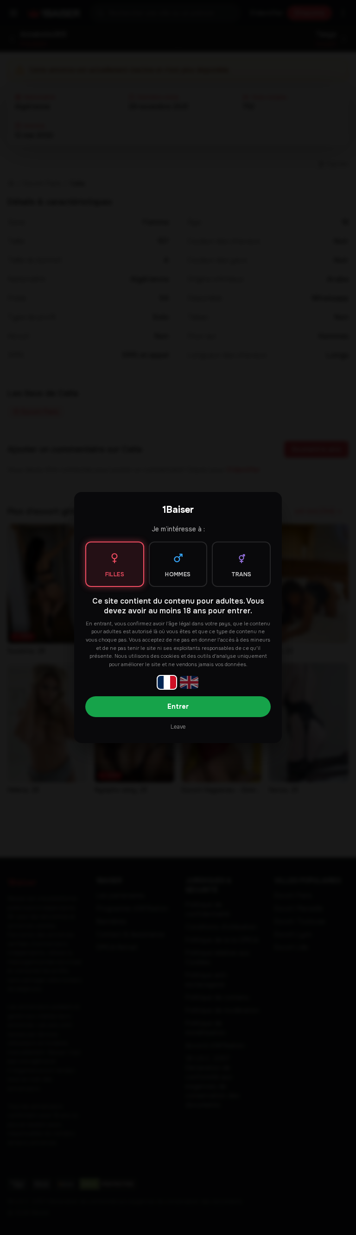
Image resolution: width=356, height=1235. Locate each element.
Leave (178, 727)
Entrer (178, 706)
